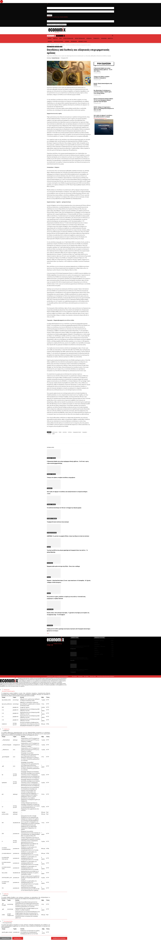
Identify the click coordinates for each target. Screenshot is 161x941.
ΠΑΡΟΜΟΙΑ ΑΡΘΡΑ (50, 447)
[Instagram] (48, 645)
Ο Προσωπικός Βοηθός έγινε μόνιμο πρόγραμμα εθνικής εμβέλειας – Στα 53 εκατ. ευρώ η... (103, 70)
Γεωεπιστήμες (49, 562)
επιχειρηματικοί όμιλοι (77, 432)
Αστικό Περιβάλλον (68, 38)
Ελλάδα (60, 432)
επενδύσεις (65, 432)
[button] (112, 35)
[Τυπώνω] (79, 441)
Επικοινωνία (80, 676)
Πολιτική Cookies (93, 676)
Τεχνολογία (96, 38)
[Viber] (70, 441)
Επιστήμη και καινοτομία (51, 532)
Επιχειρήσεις (62, 44)
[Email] (76, 441)
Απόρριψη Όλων (6, 938)
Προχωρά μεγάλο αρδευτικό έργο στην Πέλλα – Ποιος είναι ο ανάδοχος (63, 566)
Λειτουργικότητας (8, 921)
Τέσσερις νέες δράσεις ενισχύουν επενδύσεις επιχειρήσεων (61, 477)
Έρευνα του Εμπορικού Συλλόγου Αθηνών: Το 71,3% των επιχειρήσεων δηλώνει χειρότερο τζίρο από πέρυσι (103, 100)
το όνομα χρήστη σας (52, 9)
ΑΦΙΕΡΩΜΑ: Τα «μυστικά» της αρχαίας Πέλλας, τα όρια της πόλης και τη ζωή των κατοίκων (68, 536)
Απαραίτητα (6, 689)
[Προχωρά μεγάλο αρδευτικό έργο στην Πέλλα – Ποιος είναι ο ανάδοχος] (69, 559)
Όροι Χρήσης (86, 676)
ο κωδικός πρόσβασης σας (53, 14)
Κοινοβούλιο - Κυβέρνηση (51, 518)
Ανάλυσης (6, 894)
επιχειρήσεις (84, 432)
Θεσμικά (50, 41)
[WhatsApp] (67, 441)
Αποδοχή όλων (17, 938)
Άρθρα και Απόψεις (58, 41)
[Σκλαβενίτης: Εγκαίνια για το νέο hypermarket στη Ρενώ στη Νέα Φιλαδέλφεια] (80, 642)
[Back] (47, 3)
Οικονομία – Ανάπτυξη (107, 38)
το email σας (50, 23)
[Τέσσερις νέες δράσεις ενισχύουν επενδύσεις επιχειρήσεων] (69, 470)
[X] (61, 441)
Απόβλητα (89, 38)
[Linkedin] (73, 441)
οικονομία (49, 433)
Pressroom (74, 41)
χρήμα (53, 433)
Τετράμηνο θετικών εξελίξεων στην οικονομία (58, 522)
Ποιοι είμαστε (74, 676)
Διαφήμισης (6, 729)
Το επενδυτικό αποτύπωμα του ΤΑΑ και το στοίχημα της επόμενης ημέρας (64, 507)
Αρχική (49, 38)
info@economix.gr (57, 643)
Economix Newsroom (55, 58)
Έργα (60, 38)
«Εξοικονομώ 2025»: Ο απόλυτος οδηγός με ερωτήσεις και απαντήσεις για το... (79, 670)
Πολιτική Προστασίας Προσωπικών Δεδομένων (105, 676)
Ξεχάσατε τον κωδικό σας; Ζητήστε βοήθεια (57, 17)
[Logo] (51, 36)
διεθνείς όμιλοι (54, 432)
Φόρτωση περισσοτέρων (100, 118)
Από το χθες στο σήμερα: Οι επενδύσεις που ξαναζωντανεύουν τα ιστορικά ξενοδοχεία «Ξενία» (103, 117)
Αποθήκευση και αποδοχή (59, 938)
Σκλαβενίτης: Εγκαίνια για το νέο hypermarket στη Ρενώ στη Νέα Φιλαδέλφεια (79, 646)
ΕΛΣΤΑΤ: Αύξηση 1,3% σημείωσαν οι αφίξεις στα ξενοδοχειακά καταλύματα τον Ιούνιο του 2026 (104, 108)
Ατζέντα (67, 41)
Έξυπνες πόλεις (50, 609)
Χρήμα (61, 46)
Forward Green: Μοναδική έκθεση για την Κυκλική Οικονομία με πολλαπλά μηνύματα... (79, 658)
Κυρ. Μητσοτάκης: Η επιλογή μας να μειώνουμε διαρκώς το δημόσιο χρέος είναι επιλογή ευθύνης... (103, 92)
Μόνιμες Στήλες (82, 41)
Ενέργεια (55, 38)
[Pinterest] (64, 441)
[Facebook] (58, 441)
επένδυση (70, 432)
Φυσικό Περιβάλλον (80, 38)
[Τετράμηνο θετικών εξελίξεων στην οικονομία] (69, 514)
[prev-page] (47, 633)
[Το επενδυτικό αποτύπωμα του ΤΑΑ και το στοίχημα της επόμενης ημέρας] (69, 500)
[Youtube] (52, 645)
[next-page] (48, 633)
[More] (81, 441)
